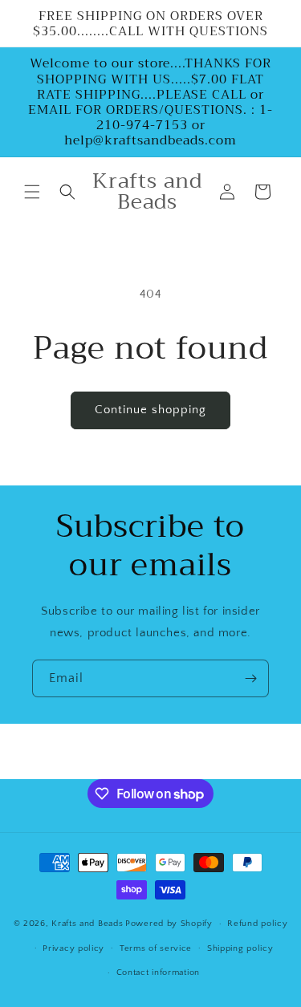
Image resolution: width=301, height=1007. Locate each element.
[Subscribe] (250, 678)
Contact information (158, 972)
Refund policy (257, 923)
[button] (32, 191)
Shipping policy (240, 948)
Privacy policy (73, 948)
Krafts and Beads (87, 923)
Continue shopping (150, 409)
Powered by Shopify (169, 923)
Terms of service (156, 948)
